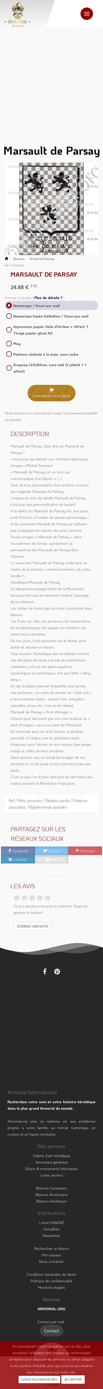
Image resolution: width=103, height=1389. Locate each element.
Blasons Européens (51, 1187)
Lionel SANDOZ (51, 1222)
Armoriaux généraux (52, 1162)
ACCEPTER (73, 1379)
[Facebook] (44, 971)
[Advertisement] (51, 81)
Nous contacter (51, 1261)
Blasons (18, 259)
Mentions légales (51, 1287)
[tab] (51, 804)
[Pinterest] (57, 971)
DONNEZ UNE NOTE (32, 926)
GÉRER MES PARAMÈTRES (39, 1380)
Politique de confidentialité (51, 1280)
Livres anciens (51, 1175)
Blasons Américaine (52, 1194)
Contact (51, 1331)
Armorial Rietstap (42, 259)
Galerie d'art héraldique (51, 1155)
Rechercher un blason (51, 1248)
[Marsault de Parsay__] (51, 208)
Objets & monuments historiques (51, 1168)
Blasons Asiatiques (51, 1200)
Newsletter (51, 1235)
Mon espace (51, 1254)
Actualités (52, 1228)
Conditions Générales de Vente (51, 1274)
